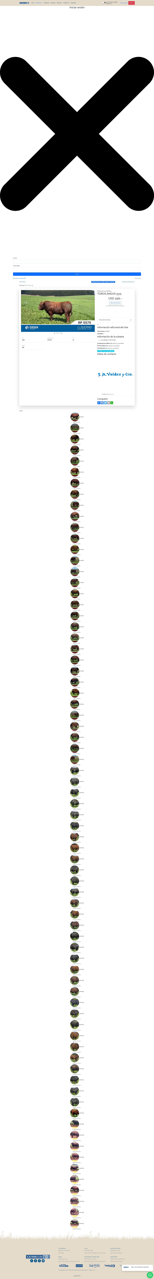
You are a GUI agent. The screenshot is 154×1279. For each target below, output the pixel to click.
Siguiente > (131, 282)
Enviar (77, 274)
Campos (53, 3)
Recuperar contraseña (19, 278)
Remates (46, 3)
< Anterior (124, 282)
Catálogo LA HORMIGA (109, 281)
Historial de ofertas (104, 320)
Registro (131, 3)
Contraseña (16, 266)
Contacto (73, 3)
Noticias (59, 3)
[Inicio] (24, 3)
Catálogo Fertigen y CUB (97, 281)
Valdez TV (66, 3)
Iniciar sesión (124, 3)
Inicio (33, 3)
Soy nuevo (138, 278)
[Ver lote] (75, 417)
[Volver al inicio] (37, 1256)
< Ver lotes (22, 282)
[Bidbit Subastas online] (74, 1276)
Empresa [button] (39, 3)
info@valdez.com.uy (108, 394)
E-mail (15, 258)
